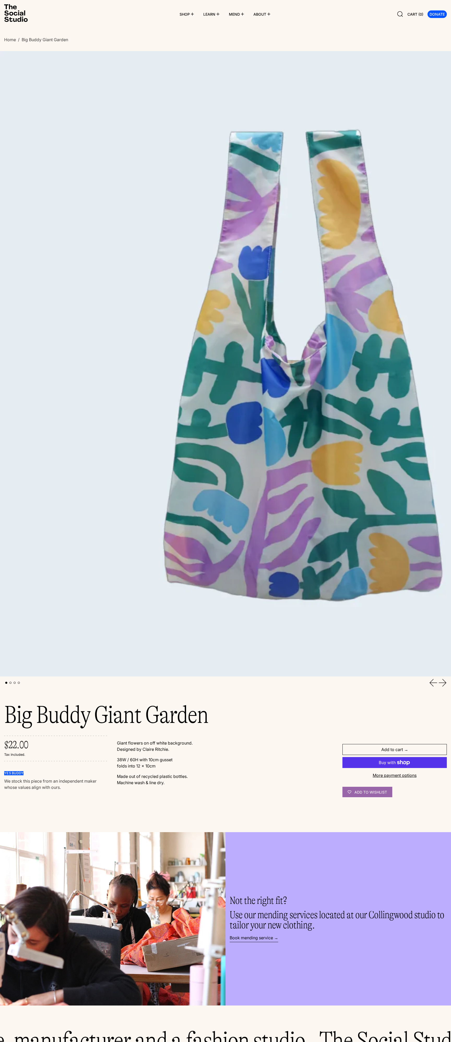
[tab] (6, 683)
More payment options (395, 775)
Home (10, 39)
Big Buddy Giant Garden (45, 39)
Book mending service (251, 937)
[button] (400, 14)
